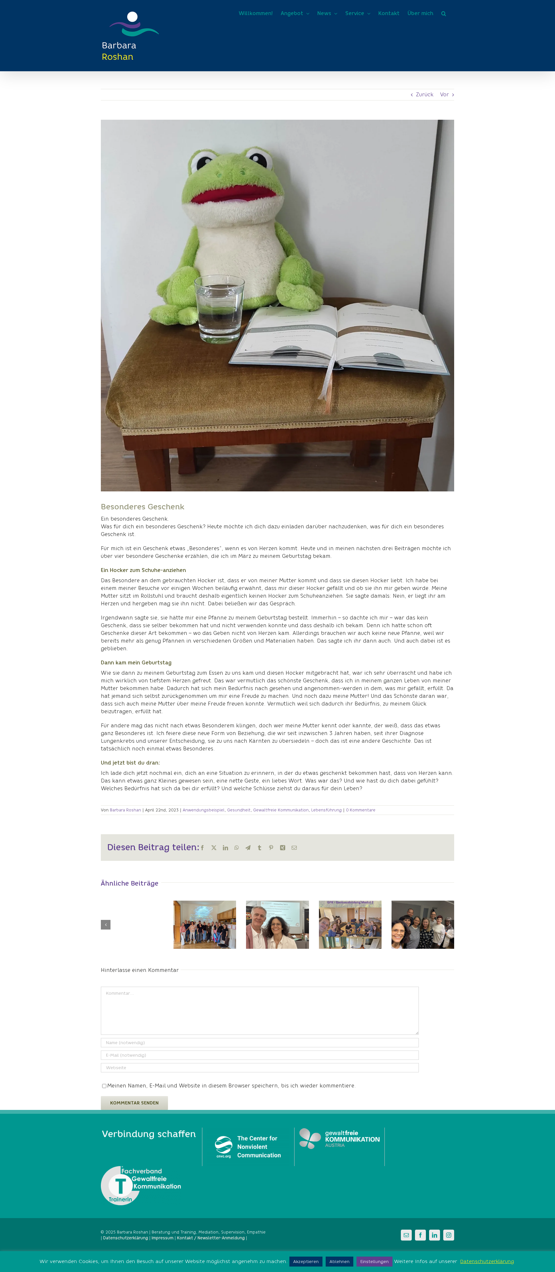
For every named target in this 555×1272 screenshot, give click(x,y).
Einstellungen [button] (374, 1261)
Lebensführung (326, 810)
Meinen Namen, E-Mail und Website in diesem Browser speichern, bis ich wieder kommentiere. (231, 1086)
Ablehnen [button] (339, 1261)
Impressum (162, 1237)
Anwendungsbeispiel (204, 810)
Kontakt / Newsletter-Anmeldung (211, 1237)
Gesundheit (239, 810)
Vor (444, 94)
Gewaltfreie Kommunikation (281, 810)
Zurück (425, 94)
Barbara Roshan (125, 810)
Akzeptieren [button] (306, 1261)
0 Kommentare (360, 810)
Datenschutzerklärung (487, 1261)
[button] (443, 13)
